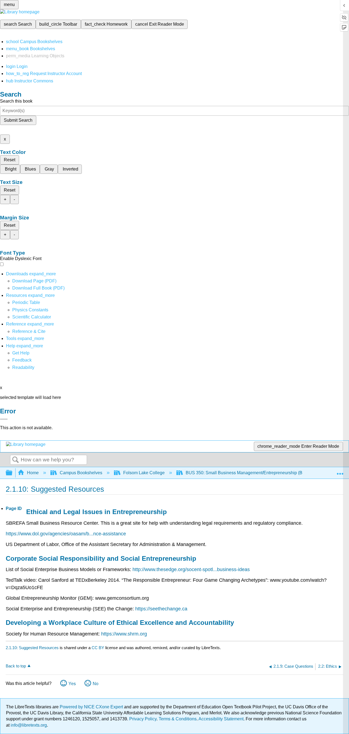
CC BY (98, 647)
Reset (9, 159)
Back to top (16, 666)
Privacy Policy (143, 719)
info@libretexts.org (28, 725)
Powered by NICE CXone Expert (92, 707)
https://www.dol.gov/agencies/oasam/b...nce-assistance (66, 533)
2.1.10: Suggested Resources (32, 647)
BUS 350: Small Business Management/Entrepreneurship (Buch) (248, 472)
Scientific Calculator (31, 317)
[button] (22, 360)
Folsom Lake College (144, 472)
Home (33, 472)
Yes (72, 683)
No (95, 683)
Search (15, 460)
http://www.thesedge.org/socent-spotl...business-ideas (191, 569)
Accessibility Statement (220, 719)
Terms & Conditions (178, 719)
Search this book (16, 101)
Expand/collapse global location (340, 471)
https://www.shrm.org (124, 634)
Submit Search (18, 120)
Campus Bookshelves (81, 472)
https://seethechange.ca (161, 608)
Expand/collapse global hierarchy (12, 473)
